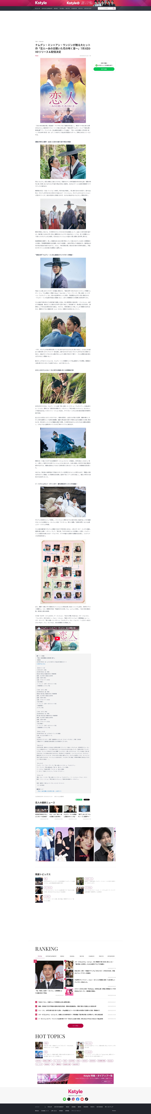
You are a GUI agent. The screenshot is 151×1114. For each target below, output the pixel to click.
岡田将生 (59, 1064)
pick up (37, 8)
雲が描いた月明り (47, 1060)
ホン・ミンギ (39, 1064)
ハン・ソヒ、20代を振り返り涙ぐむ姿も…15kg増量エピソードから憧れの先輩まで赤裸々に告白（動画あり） (69, 1010)
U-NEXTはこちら (41, 664)
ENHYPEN (38, 1060)
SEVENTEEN (92, 1060)
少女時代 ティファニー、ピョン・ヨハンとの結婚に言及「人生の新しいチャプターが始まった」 (95, 981)
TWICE (65, 1060)
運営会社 (37, 1110)
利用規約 (61, 1110)
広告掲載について (45, 1110)
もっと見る (75, 1025)
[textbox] (107, 8)
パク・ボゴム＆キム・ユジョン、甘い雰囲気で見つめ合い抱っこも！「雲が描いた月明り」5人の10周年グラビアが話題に (94, 963)
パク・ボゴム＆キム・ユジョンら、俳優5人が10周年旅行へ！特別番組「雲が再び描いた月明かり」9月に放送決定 (70, 1014)
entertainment (47, 8)
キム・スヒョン (57, 1060)
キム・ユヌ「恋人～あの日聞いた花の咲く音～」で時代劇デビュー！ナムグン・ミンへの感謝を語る (55, 815)
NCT (53, 1064)
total (40, 956)
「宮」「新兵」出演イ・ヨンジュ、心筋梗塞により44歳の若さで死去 (48, 992)
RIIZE (78, 1060)
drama (62, 8)
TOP (36, 41)
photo (80, 8)
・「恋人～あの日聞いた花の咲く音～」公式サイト (49, 791)
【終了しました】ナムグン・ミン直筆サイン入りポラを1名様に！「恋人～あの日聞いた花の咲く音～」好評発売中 (84, 815)
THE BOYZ (84, 1060)
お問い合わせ (54, 1110)
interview (87, 8)
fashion (74, 8)
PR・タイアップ (109, 1107)
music (56, 8)
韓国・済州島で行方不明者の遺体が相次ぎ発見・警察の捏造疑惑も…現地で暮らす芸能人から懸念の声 (67, 1006)
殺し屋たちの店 (67, 1064)
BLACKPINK (71, 1060)
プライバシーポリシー (76, 1110)
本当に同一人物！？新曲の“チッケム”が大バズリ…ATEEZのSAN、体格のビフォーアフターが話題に (95, 972)
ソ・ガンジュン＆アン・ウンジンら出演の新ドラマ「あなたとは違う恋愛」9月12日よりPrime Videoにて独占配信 (70, 1019)
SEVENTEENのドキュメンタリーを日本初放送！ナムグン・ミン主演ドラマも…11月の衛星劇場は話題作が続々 (41, 815)
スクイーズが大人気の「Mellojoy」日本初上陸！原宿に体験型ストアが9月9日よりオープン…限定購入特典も (95, 990)
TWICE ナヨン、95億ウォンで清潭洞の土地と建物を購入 (54, 1002)
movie (68, 8)
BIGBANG (47, 1064)
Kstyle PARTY (76, 1064)
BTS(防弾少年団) (101, 1060)
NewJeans (110, 1060)
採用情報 (67, 1110)
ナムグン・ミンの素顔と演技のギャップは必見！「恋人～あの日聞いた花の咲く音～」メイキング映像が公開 (70, 815)
